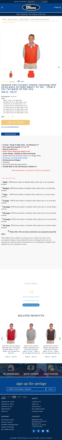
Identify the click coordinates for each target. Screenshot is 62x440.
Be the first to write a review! (31, 305)
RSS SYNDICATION (38, 409)
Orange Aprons (24, 19)
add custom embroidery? (10, 127)
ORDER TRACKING (7, 427)
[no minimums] (11, 370)
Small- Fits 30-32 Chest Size (12, 100)
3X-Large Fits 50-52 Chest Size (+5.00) (15, 109)
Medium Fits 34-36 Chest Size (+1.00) (15, 102)
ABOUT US (35, 404)
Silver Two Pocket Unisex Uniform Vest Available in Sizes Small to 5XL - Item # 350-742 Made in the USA (31, 349)
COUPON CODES (37, 411)
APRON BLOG (36, 406)
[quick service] (31, 370)
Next (60, 338)
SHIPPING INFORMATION (9, 424)
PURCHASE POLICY (7, 420)
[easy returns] (51, 370)
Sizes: (3, 98)
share (22, 81)
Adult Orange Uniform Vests (40, 19)
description (10, 134)
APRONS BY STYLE (7, 404)
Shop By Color (12, 19)
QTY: (3, 117)
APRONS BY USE (6, 406)
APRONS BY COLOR (7, 401)
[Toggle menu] (2, 7)
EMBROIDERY (5, 409)
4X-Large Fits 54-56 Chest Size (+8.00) (15, 111)
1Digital (49, 438)
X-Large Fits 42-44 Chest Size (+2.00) (15, 105)
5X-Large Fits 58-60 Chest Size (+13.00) (15, 112)
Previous (2, 338)
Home (4, 19)
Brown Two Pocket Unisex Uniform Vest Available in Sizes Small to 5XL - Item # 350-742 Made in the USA (51, 349)
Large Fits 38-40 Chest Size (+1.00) (14, 104)
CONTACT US (36, 401)
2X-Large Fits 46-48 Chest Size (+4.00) (15, 107)
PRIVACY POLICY (7, 422)
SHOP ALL (4, 411)
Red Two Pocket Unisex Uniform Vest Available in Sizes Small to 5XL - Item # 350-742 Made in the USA (11, 349)
